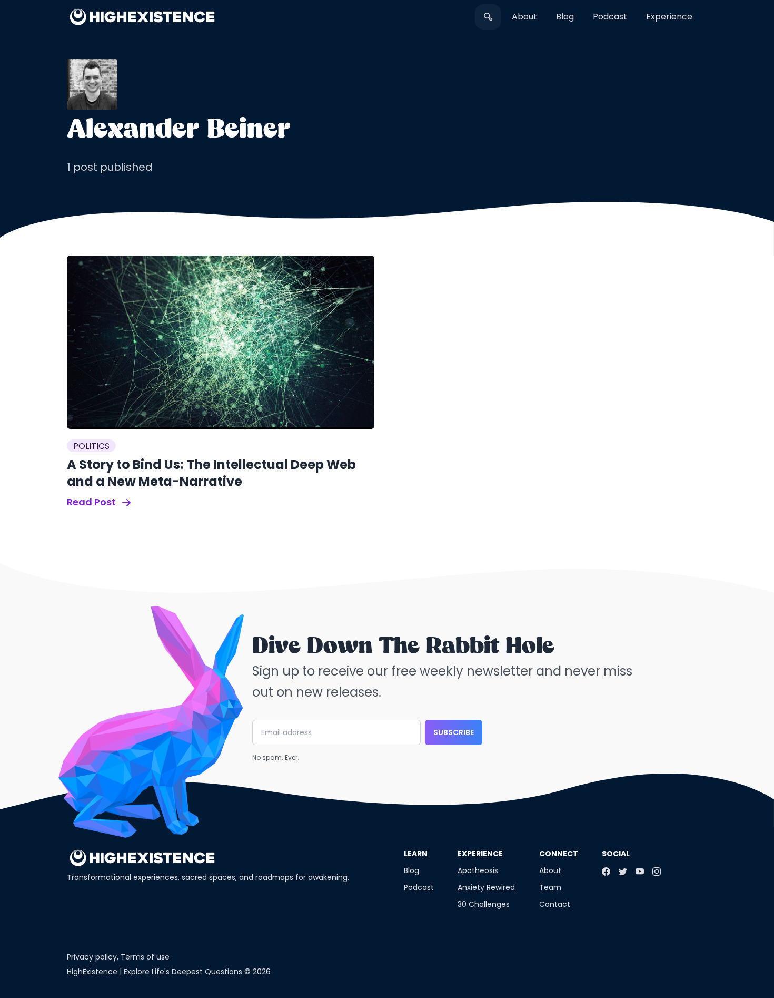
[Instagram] (656, 871)
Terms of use (145, 957)
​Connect (558, 853)
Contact (554, 904)
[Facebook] (606, 871)
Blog (565, 17)
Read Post (92, 501)
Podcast (610, 17)
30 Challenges (484, 904)
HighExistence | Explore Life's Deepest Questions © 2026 (169, 971)
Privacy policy (92, 957)
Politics (91, 446)
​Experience (669, 17)
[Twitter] (623, 871)
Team (550, 887)
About (524, 17)
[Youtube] (640, 871)
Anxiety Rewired (486, 887)
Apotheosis (478, 870)
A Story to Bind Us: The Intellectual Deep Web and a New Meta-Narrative (211, 473)
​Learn (416, 853)
